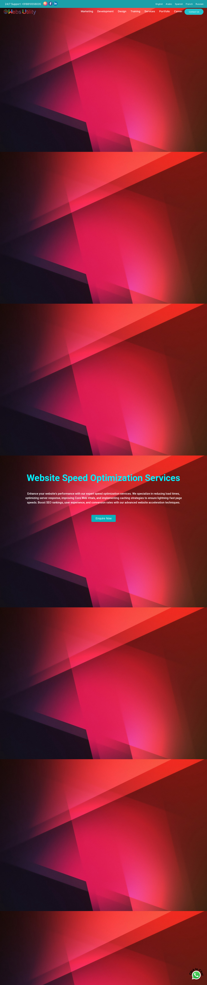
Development (105, 11)
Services (149, 11)
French (189, 4)
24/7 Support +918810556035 (23, 4)
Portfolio (164, 11)
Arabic (169, 4)
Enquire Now (104, 518)
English (159, 4)
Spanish (179, 4)
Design (122, 11)
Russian (199, 4)
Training (135, 11)
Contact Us (194, 12)
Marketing (87, 11)
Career (178, 11)
